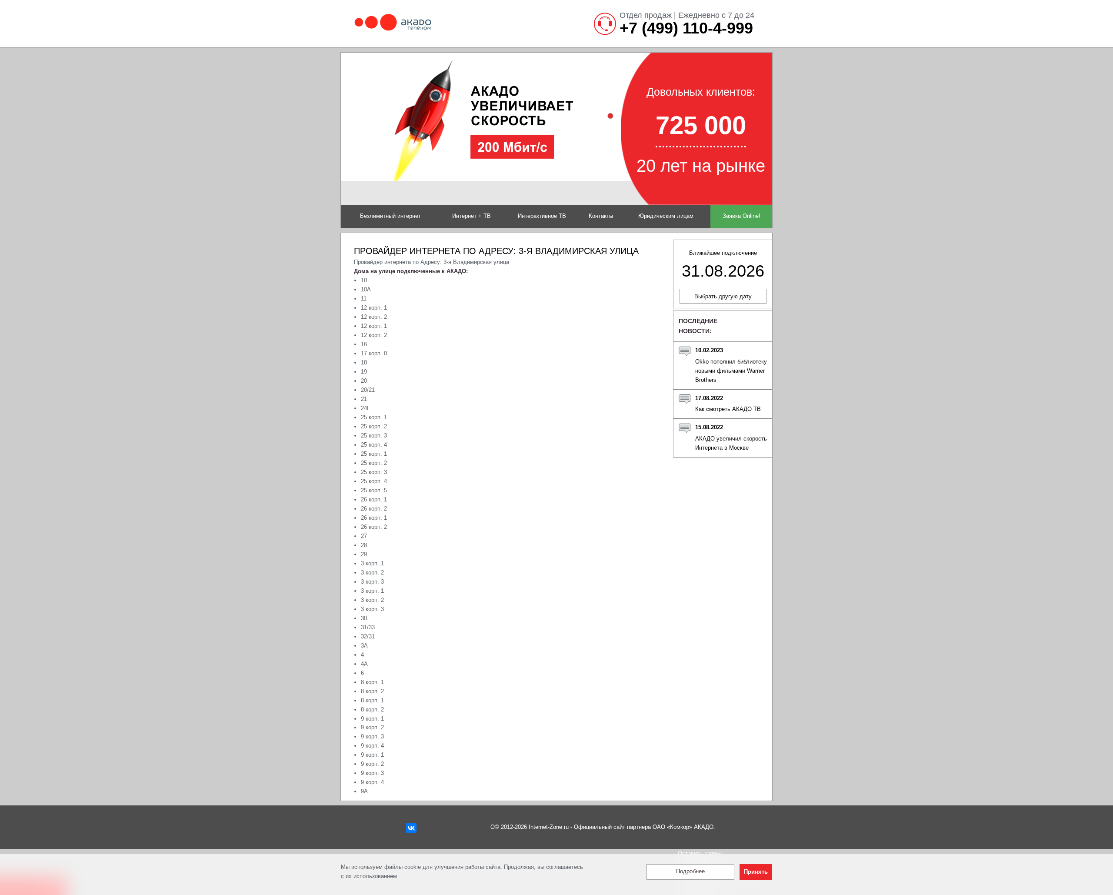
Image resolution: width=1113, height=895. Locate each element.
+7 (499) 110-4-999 (686, 28)
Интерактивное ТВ (542, 216)
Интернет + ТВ (471, 216)
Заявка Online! (741, 216)
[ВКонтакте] (411, 828)
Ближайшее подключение (723, 265)
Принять (756, 872)
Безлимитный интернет (390, 216)
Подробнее (690, 871)
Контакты (601, 216)
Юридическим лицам (665, 216)
